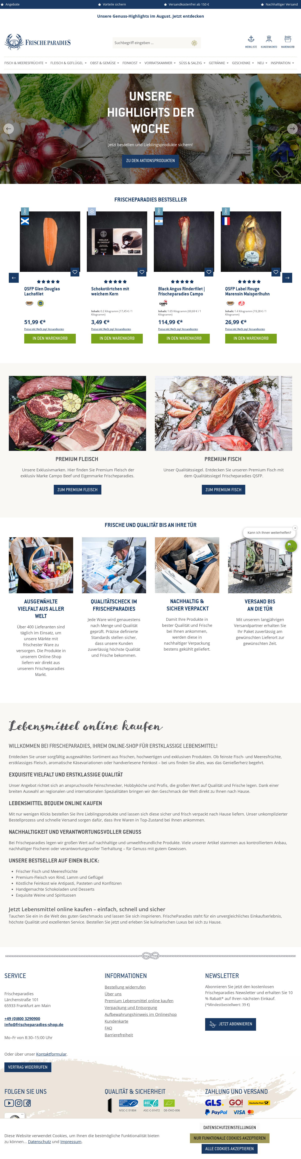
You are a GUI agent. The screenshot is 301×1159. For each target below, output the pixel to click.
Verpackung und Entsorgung (131, 1007)
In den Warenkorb (50, 338)
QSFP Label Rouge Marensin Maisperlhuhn (247, 292)
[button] (291, 546)
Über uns (113, 994)
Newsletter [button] (222, 976)
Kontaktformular (51, 1054)
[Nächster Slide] (292, 128)
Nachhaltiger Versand (281, 4)
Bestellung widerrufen (125, 987)
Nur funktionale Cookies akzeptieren (230, 1138)
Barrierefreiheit (119, 1035)
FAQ (108, 1028)
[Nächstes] (287, 278)
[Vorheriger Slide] (8, 128)
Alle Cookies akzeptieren (229, 1149)
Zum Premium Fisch (224, 490)
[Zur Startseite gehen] (37, 42)
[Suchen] (194, 42)
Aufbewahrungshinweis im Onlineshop (141, 1014)
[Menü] (22, 1115)
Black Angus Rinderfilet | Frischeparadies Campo (181, 292)
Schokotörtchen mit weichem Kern (110, 292)
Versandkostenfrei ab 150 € (188, 4)
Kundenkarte (116, 1021)
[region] (150, 129)
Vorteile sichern (113, 4)
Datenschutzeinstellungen (229, 1128)
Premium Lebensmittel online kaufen (139, 1000)
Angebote (12, 4)
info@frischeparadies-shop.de (33, 1024)
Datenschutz (39, 1141)
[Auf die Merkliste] (75, 272)
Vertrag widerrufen (28, 1067)
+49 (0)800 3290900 (22, 1018)
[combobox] (150, 42)
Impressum (71, 1141)
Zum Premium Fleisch (78, 490)
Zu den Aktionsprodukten (150, 161)
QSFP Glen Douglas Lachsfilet (42, 292)
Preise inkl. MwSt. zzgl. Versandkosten (44, 329)
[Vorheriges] (14, 278)
